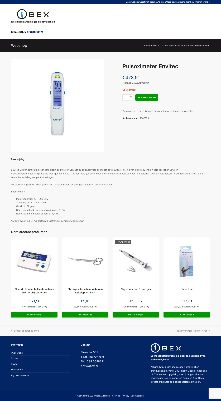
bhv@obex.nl (89, 366)
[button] (194, 21)
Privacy (15, 364)
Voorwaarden (137, 395)
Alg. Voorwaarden (20, 375)
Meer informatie (135, 314)
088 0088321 (35, 31)
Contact (15, 358)
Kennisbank (17, 369)
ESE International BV (200, 2)
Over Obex (17, 352)
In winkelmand (147, 97)
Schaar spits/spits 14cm (26, 330)
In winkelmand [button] (34, 314)
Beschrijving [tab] (17, 159)
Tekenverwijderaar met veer (192, 330)
